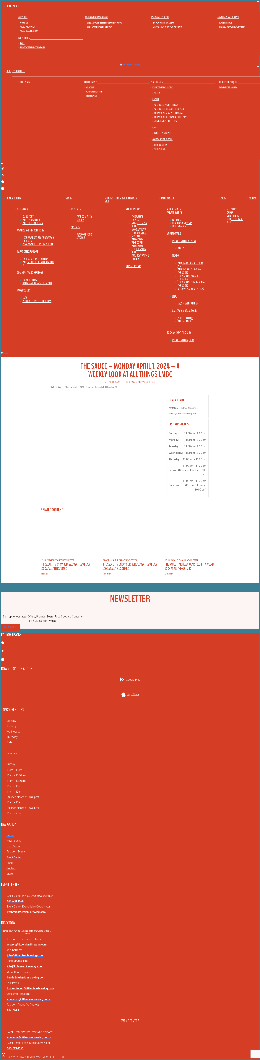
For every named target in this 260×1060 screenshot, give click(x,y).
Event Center (167, 198)
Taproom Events (129, 198)
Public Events (24, 82)
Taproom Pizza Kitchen (84, 218)
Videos (157, 93)
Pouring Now (109, 199)
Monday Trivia (138, 229)
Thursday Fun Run (138, 250)
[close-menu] (2, 163)
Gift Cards (232, 209)
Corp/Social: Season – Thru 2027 (168, 113)
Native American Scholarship (232, 27)
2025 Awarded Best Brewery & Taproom (104, 22)
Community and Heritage (228, 17)
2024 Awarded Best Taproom (99, 27)
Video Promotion (27, 27)
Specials (75, 227)
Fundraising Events (95, 91)
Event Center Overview (162, 87)
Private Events (90, 82)
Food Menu (76, 209)
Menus (69, 198)
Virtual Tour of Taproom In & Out (168, 27)
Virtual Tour (159, 149)
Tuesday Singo (139, 233)
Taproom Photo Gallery (163, 22)
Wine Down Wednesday (137, 244)
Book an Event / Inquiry (227, 82)
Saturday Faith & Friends (140, 257)
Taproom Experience (160, 17)
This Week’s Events (137, 218)
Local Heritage (225, 22)
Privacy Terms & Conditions (32, 47)
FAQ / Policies (24, 38)
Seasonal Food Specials (84, 236)
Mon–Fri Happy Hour (139, 224)
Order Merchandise (233, 214)
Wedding (90, 87)
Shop (223, 198)
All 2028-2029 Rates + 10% (165, 121)
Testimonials (91, 95)
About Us (16, 198)
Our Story (22, 17)
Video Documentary (29, 31)
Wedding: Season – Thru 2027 (167, 105)
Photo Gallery (160, 145)
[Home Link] (4, 353)
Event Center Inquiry (228, 87)
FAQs (22, 43)
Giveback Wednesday (137, 237)
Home (9, 6)
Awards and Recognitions (96, 17)
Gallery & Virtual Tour (162, 139)
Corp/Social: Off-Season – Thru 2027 (170, 117)
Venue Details (157, 82)
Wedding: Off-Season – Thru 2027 (169, 109)
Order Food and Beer (235, 220)
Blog (8, 71)
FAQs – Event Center (163, 133)
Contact (253, 198)
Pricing (155, 99)
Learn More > (45, 573)
